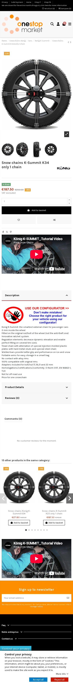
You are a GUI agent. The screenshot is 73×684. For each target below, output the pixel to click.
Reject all (59, 679)
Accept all (38, 679)
